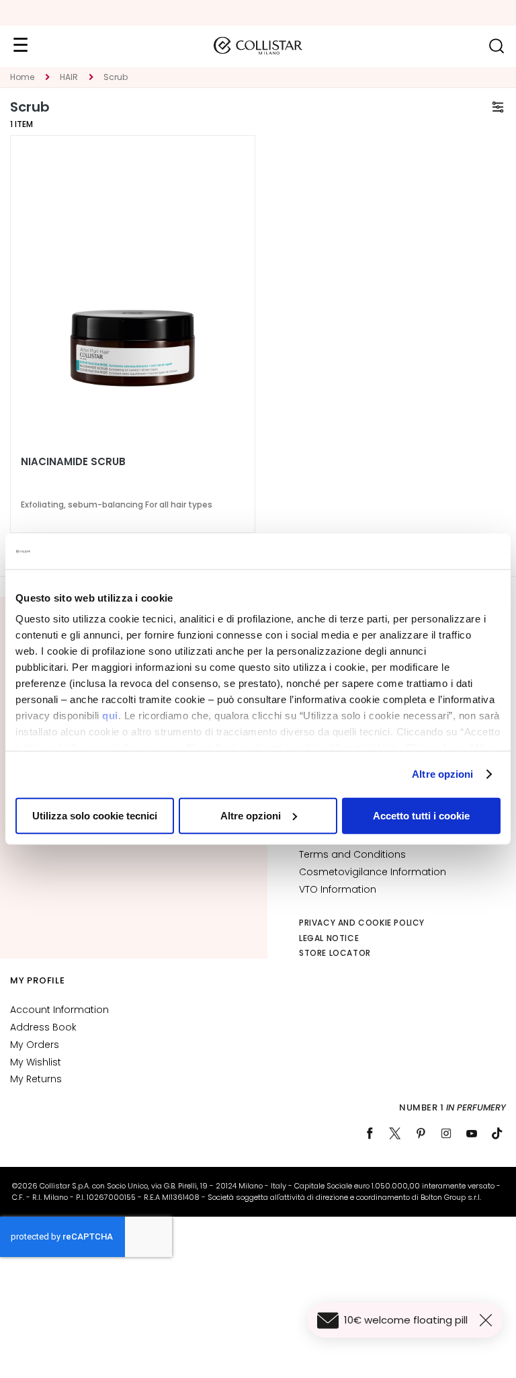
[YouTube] (471, 1133)
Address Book (43, 1027)
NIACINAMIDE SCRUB (73, 462)
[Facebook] (369, 1133)
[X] (395, 1133)
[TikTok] (497, 1133)
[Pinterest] (420, 1133)
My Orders (34, 1044)
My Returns (36, 1079)
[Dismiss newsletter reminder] (488, 1320)
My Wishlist (35, 1062)
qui (110, 715)
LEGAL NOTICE (329, 938)
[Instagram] (446, 1133)
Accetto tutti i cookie (421, 815)
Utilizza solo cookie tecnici (94, 815)
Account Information (59, 1009)
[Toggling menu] (20, 45)
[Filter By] (498, 107)
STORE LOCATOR (335, 953)
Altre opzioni (442, 774)
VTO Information (337, 889)
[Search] (496, 46)
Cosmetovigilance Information (372, 872)
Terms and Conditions (352, 854)
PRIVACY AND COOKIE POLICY (362, 922)
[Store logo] (258, 45)
